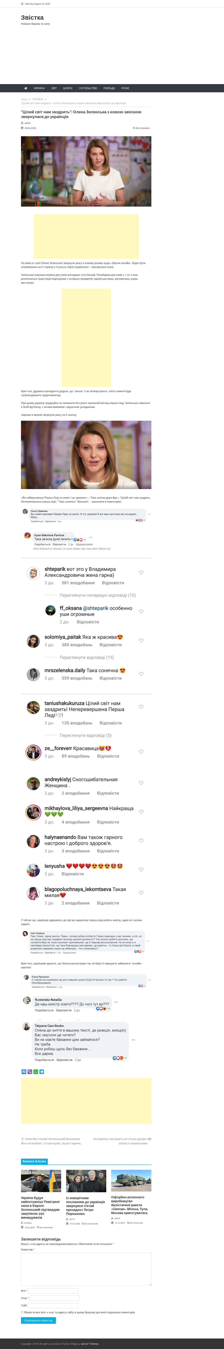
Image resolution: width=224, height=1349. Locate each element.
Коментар (28, 1249)
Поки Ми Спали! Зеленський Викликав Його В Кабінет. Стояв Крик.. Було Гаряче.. (51, 1141)
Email (25, 1298)
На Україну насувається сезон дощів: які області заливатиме (122, 1141)
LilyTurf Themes (90, 1344)
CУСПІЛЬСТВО (88, 88)
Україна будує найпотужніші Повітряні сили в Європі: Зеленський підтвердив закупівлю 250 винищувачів (40, 1207)
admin (28, 123)
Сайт (24, 1305)
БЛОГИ (67, 88)
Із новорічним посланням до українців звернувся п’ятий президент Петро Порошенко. (85, 1206)
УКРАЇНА (39, 88)
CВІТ (54, 88)
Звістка (32, 18)
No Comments (143, 128)
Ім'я (24, 1291)
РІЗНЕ (125, 88)
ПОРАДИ (109, 88)
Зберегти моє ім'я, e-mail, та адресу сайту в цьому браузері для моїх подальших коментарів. (79, 1312)
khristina (28, 1222)
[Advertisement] (112, 59)
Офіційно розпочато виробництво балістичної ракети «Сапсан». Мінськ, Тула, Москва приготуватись (129, 1205)
